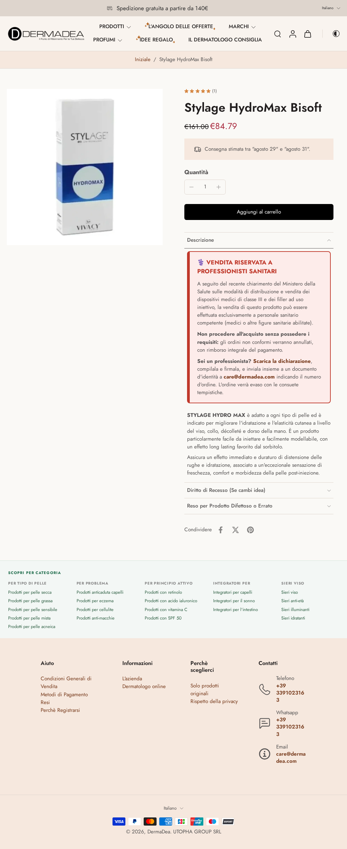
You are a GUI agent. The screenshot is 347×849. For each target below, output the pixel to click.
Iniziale (143, 59)
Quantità (196, 172)
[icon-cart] (307, 33)
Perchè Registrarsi (60, 710)
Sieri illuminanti (295, 609)
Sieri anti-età (292, 600)
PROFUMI (104, 39)
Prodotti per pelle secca (30, 592)
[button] (258, 212)
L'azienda (132, 678)
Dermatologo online (144, 686)
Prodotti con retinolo (163, 592)
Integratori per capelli (232, 592)
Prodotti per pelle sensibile (32, 609)
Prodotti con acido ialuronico (171, 600)
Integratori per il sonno (234, 600)
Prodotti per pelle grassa (30, 600)
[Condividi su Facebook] (220, 529)
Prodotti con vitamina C (166, 609)
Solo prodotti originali (204, 689)
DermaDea (158, 831)
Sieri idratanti (293, 617)
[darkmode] (331, 34)
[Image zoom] (85, 167)
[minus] (191, 187)
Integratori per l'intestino (235, 609)
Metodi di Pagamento (64, 694)
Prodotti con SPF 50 (163, 617)
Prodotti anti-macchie (96, 617)
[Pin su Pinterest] (250, 529)
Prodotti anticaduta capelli (100, 592)
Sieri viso (289, 592)
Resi (45, 702)
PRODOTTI (111, 26)
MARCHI (239, 26)
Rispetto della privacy (214, 701)
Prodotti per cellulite (95, 609)
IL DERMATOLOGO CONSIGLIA (225, 39)
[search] (277, 33)
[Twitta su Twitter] (235, 529)
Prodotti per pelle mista (29, 617)
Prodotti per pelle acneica (31, 626)
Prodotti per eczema (95, 600)
